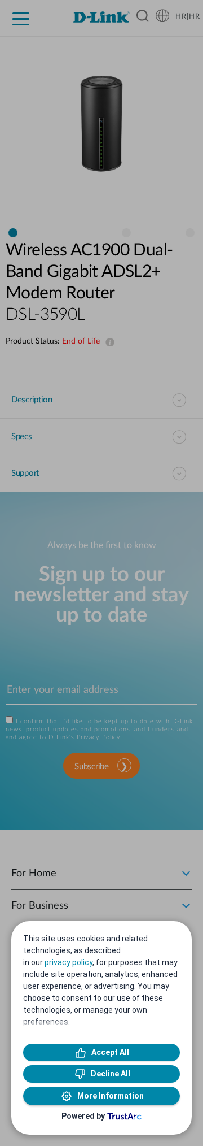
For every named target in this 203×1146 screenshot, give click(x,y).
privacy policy (68, 962)
